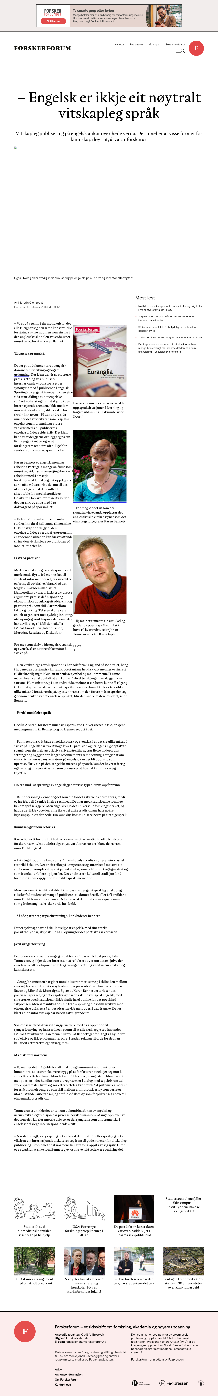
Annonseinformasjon (68, 1374)
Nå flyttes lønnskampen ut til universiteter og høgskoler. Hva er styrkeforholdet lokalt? (170, 308)
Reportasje (136, 44)
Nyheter (119, 44)
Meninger (154, 44)
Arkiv (58, 1369)
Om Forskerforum (66, 1379)
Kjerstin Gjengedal (30, 302)
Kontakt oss (63, 1384)
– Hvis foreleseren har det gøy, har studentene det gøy (170, 337)
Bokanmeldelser (175, 44)
